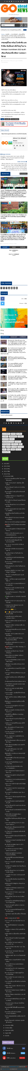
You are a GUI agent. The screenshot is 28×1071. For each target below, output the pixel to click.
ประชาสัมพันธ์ (14, 34)
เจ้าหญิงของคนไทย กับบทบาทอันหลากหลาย (15, 681)
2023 (5, 471)
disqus (14, 247)
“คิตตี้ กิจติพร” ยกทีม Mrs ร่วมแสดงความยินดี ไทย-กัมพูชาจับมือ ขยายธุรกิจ (17, 384)
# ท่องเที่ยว (7, 119)
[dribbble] (14, 1)
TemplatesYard (5, 1069)
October (7, 1028)
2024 (5, 468)
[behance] (18, 1)
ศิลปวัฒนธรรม (6, 444)
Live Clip (18, 449)
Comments (23, 337)
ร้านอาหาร (17, 441)
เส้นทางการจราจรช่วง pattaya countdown (15, 522)
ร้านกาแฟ (20, 446)
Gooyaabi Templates (22, 1069)
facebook (22, 247)
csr (4, 446)
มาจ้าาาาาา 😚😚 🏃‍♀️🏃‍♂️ (10, 609)
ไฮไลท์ (8, 446)
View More (24, 173)
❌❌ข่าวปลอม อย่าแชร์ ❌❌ (12, 918)
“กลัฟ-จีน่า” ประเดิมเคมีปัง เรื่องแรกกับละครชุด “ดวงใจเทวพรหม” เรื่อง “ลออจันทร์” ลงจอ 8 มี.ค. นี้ (17, 406)
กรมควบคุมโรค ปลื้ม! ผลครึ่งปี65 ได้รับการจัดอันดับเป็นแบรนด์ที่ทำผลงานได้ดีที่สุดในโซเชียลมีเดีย (17, 390)
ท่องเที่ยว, (21, 60)
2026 (5, 463)
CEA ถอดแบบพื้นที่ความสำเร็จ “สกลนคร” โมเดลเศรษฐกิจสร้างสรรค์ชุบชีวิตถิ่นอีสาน (15, 365)
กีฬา (21, 444)
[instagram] (20, 1)
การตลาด (5, 436)
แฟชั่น (12, 449)
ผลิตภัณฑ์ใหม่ (13, 436)
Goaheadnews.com (13, 1066)
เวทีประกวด (15, 444)
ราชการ (12, 439)
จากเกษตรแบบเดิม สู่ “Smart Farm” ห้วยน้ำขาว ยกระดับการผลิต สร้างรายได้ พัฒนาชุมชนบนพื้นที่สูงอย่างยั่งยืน (14, 216)
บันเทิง (18, 29)
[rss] (16, 1)
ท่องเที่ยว (8, 34)
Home (2, 34)
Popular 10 (5, 337)
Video (4, 449)
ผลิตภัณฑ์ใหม (6, 452)
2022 (5, 474)
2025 (5, 466)
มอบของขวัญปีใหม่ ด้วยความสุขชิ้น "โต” (14, 537)
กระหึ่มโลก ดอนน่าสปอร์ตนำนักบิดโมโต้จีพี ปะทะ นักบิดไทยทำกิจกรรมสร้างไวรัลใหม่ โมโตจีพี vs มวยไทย (17, 371)
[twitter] (7, 1)
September (8, 1030)
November (8, 1025)
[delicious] (23, 1)
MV (8, 449)
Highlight (14, 337)
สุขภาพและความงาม (8, 441)
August (7, 1033)
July (6, 1035)
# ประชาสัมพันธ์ (15, 119)
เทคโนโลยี (5, 439)
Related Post (5, 173)
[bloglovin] (11, 1)
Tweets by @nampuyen (6, 415)
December (8, 476)
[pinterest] (9, 1)
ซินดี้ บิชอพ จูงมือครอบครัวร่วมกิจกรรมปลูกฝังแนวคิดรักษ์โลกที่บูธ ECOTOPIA (17, 359)
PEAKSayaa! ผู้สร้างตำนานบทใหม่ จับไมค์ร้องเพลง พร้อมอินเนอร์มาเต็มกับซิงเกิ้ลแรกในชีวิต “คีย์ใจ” (17, 378)
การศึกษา (20, 436)
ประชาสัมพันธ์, (4, 62)
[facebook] (5, 1)
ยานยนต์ (14, 446)
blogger (5, 247)
